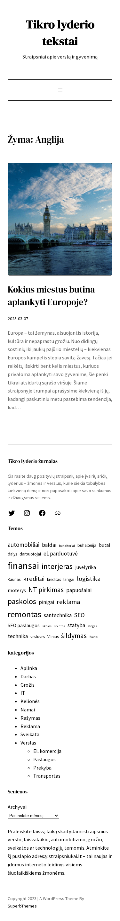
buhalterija (86, 545)
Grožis (27, 685)
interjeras (57, 566)
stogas (92, 626)
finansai (23, 566)
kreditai (33, 578)
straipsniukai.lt (65, 856)
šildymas (74, 635)
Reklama (30, 726)
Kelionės (30, 701)
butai (104, 545)
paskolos (22, 601)
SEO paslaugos (24, 625)
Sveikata (29, 734)
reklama (68, 602)
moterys (17, 590)
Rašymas (30, 718)
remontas (24, 614)
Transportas (46, 775)
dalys (12, 554)
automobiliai (23, 544)
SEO (79, 615)
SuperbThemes (22, 906)
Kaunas (14, 579)
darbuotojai (30, 554)
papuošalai (79, 590)
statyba (76, 625)
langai (68, 579)
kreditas (54, 579)
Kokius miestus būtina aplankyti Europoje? (51, 296)
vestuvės (37, 636)
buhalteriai (67, 546)
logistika (88, 578)
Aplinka (28, 668)
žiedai (93, 637)
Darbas (28, 676)
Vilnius (53, 636)
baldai (49, 544)
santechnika (58, 615)
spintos (59, 626)
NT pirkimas (46, 589)
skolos (47, 626)
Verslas (28, 742)
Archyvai (17, 807)
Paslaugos (44, 759)
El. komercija (47, 751)
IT (22, 693)
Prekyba (42, 767)
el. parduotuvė (61, 553)
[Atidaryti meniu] (60, 90)
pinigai (46, 602)
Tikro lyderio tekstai (60, 32)
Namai (27, 709)
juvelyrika (85, 567)
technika (18, 636)
